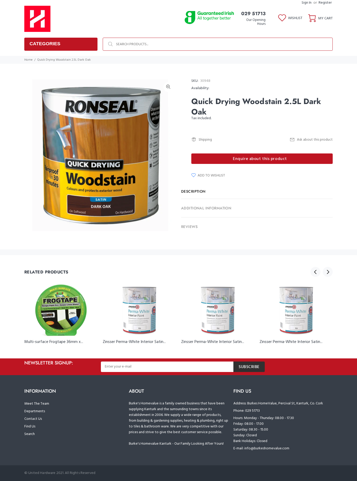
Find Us (29, 426)
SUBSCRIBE (249, 367)
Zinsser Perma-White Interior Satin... (134, 342)
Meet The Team (36, 404)
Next (328, 272)
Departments (34, 411)
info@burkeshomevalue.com (266, 448)
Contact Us (33, 419)
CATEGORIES (45, 43)
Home (28, 59)
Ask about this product (315, 140)
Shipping (205, 140)
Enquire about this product (260, 159)
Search (29, 434)
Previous (315, 272)
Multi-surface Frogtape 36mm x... (53, 342)
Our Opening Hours (256, 22)
